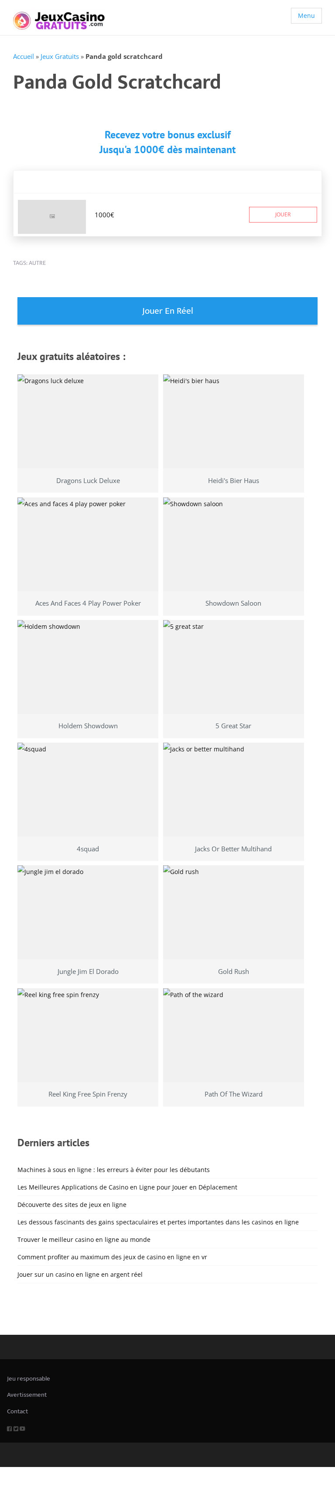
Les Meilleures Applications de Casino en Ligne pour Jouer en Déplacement (127, 1187)
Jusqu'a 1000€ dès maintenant (167, 149)
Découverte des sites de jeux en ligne (71, 1204)
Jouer (283, 214)
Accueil (23, 56)
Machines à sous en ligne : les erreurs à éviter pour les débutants (113, 1169)
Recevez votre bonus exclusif (168, 134)
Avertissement (27, 1394)
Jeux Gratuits (60, 56)
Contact (17, 1411)
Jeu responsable (28, 1378)
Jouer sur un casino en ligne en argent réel (80, 1274)
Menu (306, 15)
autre (37, 263)
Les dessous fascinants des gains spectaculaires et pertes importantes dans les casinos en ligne (158, 1222)
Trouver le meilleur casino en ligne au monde (83, 1239)
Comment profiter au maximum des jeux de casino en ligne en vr (112, 1257)
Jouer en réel (167, 311)
